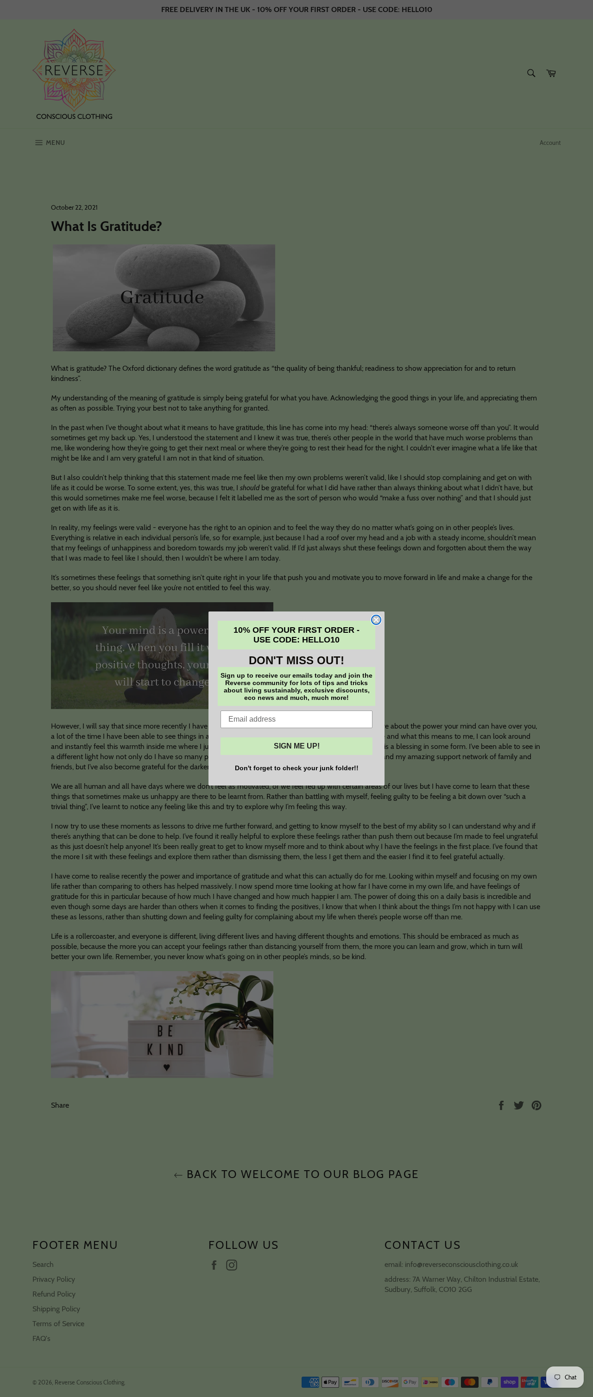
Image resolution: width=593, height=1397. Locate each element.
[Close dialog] (376, 619)
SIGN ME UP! (297, 746)
